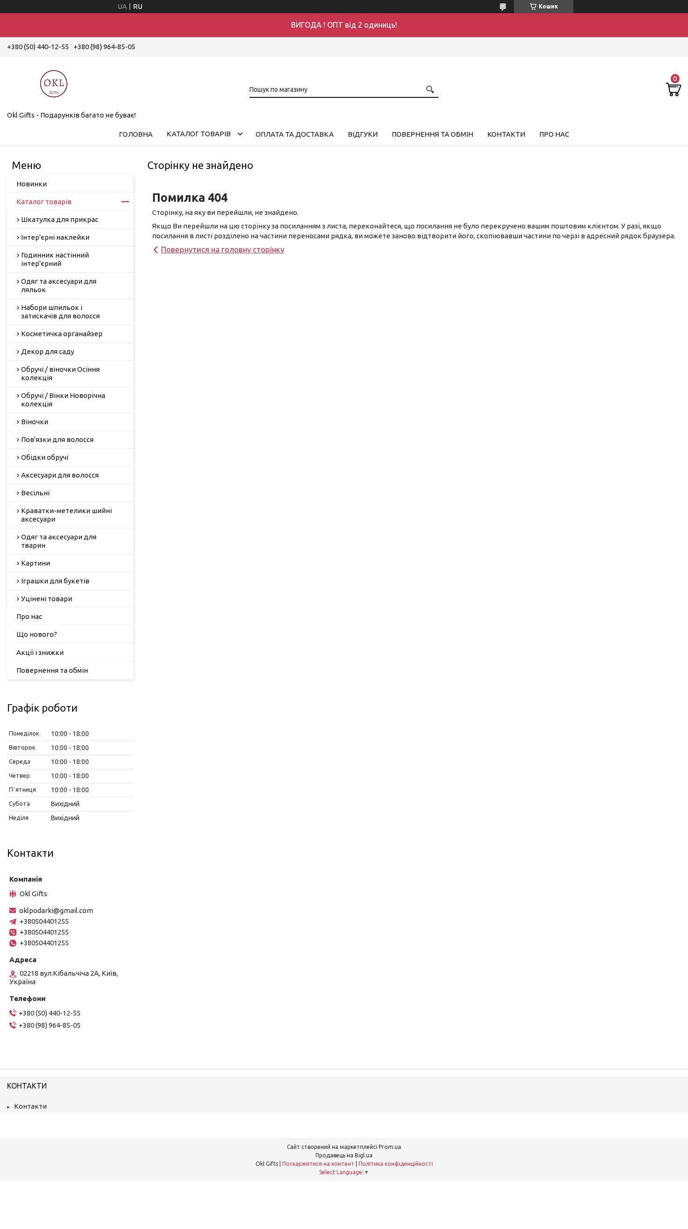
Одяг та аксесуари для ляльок (58, 285)
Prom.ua (390, 1147)
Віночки (34, 422)
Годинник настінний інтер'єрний (55, 259)
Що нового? (36, 634)
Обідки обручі (44, 457)
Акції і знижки (40, 652)
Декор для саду (47, 351)
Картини (35, 563)
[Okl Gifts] (54, 82)
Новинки (31, 184)
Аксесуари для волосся (60, 475)
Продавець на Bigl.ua (344, 1155)
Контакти (506, 134)
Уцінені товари (46, 599)
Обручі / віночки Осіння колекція (60, 373)
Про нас (554, 134)
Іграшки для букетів (55, 581)
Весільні (35, 493)
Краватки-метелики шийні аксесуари (66, 515)
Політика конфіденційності (396, 1164)
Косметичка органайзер (61, 334)
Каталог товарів (199, 134)
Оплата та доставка (295, 134)
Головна (136, 134)
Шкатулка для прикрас (59, 219)
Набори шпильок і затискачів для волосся (60, 311)
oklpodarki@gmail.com (56, 910)
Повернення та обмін (432, 134)
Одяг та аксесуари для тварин (58, 541)
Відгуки (363, 134)
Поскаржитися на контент (318, 1164)
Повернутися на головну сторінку (222, 249)
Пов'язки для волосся (57, 439)
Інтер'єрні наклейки (55, 237)
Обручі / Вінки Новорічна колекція (63, 399)
